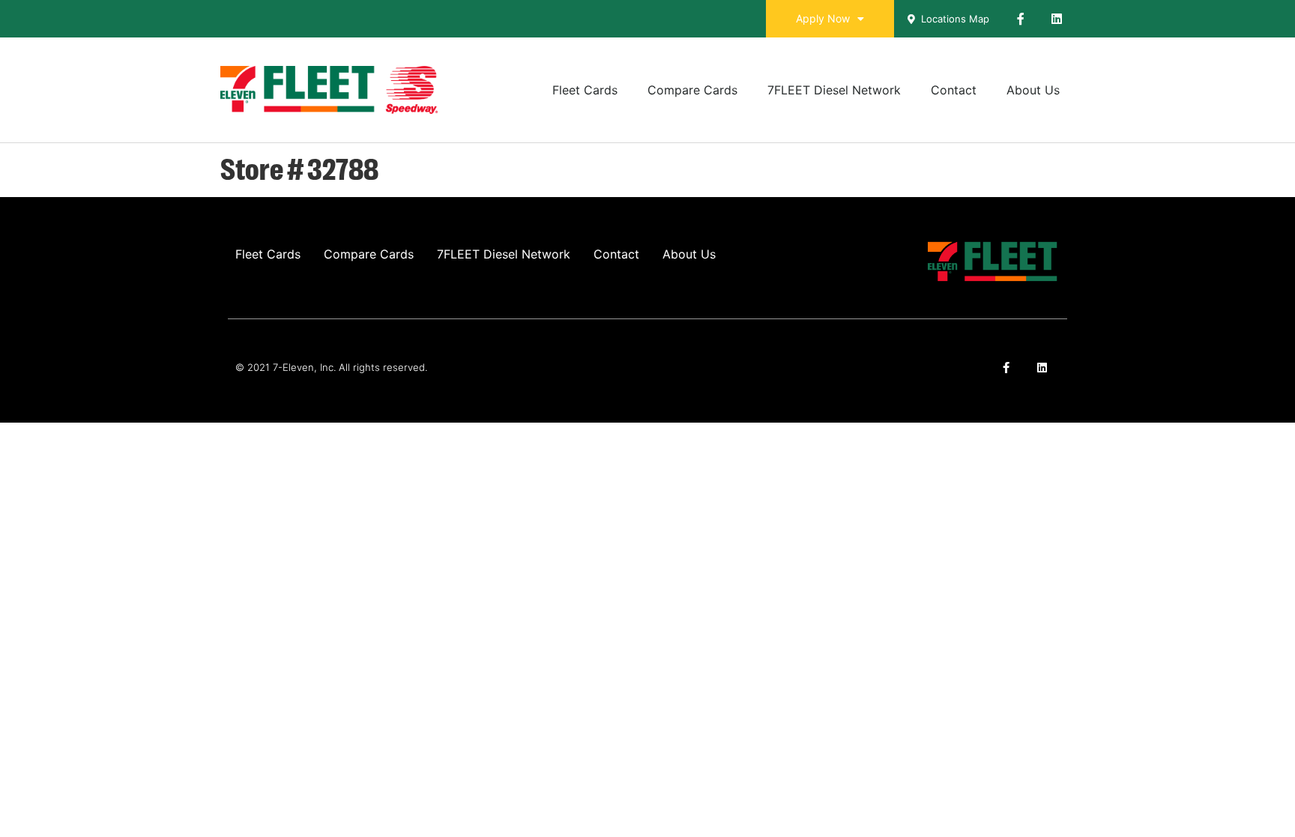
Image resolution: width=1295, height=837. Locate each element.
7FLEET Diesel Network (834, 89)
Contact (953, 89)
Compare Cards (692, 89)
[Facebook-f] (1021, 19)
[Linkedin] (1057, 19)
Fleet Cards (585, 89)
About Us (1033, 89)
